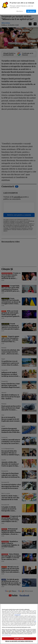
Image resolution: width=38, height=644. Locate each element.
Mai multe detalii (17, 614)
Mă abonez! (31, 11)
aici (35, 621)
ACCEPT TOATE (19, 638)
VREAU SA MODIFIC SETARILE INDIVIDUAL (19, 641)
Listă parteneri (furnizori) (6, 635)
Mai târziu (19, 11)
